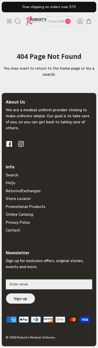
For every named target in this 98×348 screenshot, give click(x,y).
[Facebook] (9, 144)
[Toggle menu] (9, 21)
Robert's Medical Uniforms (36, 337)
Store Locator (18, 198)
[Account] (77, 21)
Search (12, 175)
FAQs (10, 182)
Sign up (20, 298)
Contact (13, 230)
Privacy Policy (18, 222)
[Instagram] (21, 144)
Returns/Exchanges (23, 190)
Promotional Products (25, 206)
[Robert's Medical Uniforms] (36, 21)
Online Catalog (19, 214)
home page (70, 68)
